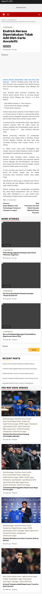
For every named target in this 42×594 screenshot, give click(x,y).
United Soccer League (19, 431)
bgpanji (15, 339)
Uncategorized (7, 431)
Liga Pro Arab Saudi (24, 426)
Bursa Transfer (26, 419)
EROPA (21, 424)
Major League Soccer (9, 429)
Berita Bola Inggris (8, 419)
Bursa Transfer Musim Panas (12, 421)
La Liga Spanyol (8, 27)
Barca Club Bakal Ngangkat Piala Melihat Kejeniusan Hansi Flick (19, 335)
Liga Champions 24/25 (10, 426)
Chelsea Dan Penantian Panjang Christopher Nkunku (18, 364)
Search (5, 346)
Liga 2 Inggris (7, 581)
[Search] (39, 14)
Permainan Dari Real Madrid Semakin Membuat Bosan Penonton (32, 208)
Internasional (33, 424)
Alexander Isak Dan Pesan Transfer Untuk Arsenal (17, 383)
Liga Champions (17, 480)
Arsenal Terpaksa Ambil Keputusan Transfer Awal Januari (20, 378)
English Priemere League (10, 424)
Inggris (26, 424)
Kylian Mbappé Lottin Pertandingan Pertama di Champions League (12, 206)
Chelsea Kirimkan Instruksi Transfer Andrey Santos (18, 373)
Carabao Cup (26, 421)
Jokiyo (15, 49)
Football (26, 477)
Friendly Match (13, 579)
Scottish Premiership (23, 429)
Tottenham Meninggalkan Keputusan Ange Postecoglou (19, 368)
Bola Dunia (18, 419)
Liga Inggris (21, 530)
